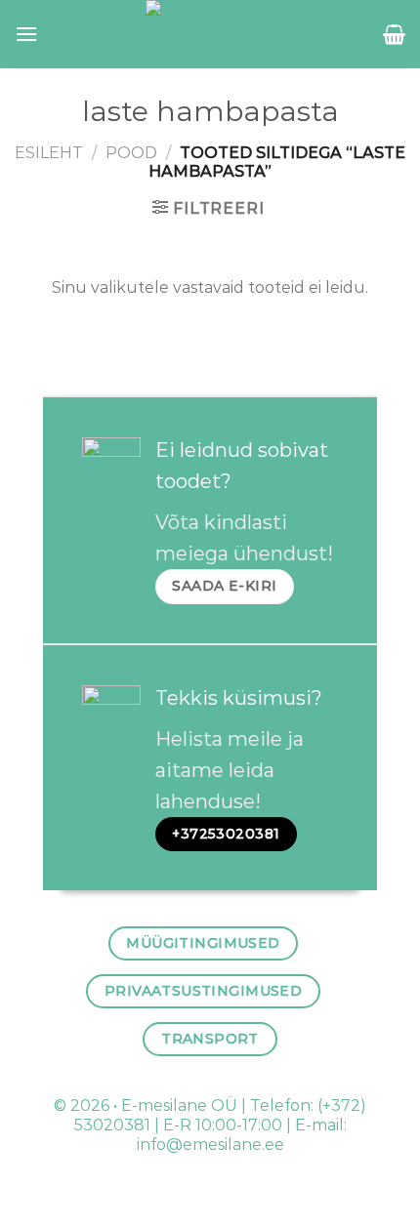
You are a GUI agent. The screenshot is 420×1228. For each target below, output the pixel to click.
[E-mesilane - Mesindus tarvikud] (210, 34)
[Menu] (26, 34)
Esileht (49, 152)
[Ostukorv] (394, 34)
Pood (131, 152)
